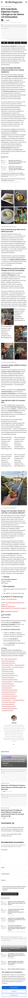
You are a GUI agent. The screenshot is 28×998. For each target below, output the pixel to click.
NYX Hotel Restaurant (18, 700)
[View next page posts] (15, 186)
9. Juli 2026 (10, 765)
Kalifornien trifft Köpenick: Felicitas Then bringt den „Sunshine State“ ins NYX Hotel (16, 168)
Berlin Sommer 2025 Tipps (8, 663)
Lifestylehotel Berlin (7, 687)
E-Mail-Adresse (5, 874)
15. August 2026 (12, 915)
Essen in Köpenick (6, 667)
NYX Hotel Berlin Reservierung (9, 696)
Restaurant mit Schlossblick (9, 706)
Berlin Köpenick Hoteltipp (8, 661)
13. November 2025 (12, 176)
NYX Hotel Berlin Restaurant (9, 698)
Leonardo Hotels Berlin (7, 683)
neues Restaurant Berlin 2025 (9, 691)
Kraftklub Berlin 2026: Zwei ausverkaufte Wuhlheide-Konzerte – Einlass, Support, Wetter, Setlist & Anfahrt (17, 928)
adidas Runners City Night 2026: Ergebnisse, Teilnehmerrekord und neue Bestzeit (16, 920)
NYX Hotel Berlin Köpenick (8, 694)
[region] (14, 984)
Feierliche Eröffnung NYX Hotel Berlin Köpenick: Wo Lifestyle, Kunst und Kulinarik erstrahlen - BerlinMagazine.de (12, 829)
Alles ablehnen (14, 995)
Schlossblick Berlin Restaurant (9, 708)
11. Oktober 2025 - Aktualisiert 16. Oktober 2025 (10, 182)
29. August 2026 (6, 950)
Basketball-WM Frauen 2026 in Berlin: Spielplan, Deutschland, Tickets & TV (16, 963)
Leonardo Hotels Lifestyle (8, 685)
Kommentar (4, 849)
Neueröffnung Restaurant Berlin (10, 689)
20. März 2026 (12, 171)
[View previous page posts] (13, 186)
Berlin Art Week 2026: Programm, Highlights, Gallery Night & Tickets (16, 969)
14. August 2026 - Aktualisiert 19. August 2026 (17, 931)
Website (3, 880)
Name (3, 867)
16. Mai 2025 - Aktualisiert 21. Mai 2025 (12, 22)
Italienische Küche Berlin (8, 677)
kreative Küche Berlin (7, 681)
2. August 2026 (11, 922)
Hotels (13, 6)
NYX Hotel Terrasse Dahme (8, 702)
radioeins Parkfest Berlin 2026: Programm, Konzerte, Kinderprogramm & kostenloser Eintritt (16, 911)
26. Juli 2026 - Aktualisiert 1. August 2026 (16, 906)
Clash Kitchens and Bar (7, 665)
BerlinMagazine (14, 2)
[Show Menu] (1, 2)
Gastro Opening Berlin (7, 669)
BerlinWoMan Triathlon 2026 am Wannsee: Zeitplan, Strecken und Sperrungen (16, 955)
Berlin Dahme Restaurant (11, 658)
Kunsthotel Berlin (18, 681)
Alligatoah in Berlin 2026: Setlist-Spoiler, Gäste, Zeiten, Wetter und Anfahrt (16, 903)
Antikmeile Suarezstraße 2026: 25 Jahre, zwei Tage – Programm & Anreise (13, 947)
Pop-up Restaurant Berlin (8, 704)
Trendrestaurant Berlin (7, 710)
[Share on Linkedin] (18, 43)
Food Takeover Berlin (17, 667)
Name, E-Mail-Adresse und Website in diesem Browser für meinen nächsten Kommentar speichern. (14, 888)
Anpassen (14, 991)
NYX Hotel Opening (6, 700)
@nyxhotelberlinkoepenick (10, 611)
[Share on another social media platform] (24, 43)
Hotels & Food (8, 6)
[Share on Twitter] (11, 43)
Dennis (7, 20)
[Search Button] (26, 2)
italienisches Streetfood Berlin (9, 679)
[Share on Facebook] (4, 43)
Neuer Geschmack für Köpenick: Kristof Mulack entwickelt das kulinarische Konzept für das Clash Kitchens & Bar (13, 175)
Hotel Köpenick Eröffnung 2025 (10, 675)
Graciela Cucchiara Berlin (8, 673)
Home (2, 6)
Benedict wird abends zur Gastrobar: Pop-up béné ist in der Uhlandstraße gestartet (17, 162)
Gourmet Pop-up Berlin (7, 671)
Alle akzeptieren (14, 987)
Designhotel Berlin (19, 665)
